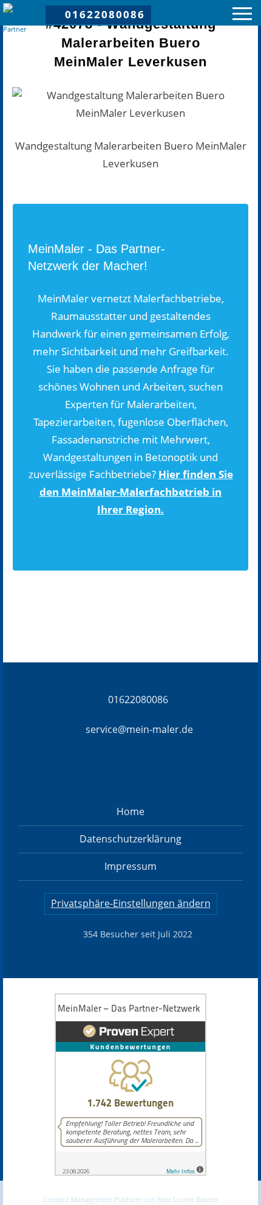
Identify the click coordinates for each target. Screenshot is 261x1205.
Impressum (130, 866)
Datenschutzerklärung (130, 839)
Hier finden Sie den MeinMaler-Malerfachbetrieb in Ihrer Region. (136, 491)
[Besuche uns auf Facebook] (67, 772)
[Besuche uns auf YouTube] (194, 772)
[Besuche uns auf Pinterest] (152, 772)
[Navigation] (242, 15)
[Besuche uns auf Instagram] (109, 772)
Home (130, 811)
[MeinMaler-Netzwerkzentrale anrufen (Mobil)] (40, 1192)
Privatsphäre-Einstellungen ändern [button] (131, 903)
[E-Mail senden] (130, 1192)
